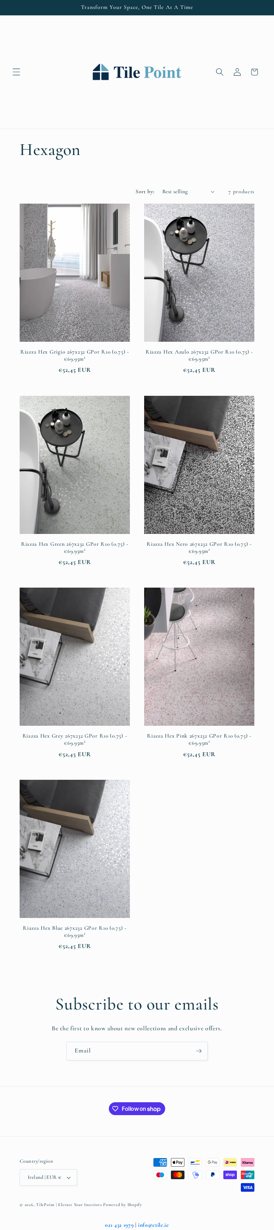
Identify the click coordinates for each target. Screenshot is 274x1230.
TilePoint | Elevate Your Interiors (69, 1204)
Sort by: (145, 191)
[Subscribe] (198, 1051)
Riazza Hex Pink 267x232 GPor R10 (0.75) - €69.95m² (199, 739)
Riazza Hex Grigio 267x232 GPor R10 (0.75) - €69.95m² (74, 355)
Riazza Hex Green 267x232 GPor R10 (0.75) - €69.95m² (74, 547)
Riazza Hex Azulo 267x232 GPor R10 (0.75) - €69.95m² (199, 355)
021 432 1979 (119, 1225)
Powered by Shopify (122, 1204)
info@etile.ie (153, 1225)
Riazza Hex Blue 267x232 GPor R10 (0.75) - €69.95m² (75, 931)
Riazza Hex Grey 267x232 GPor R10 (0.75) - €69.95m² (74, 739)
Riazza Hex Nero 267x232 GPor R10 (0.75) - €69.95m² (199, 547)
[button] (16, 72)
